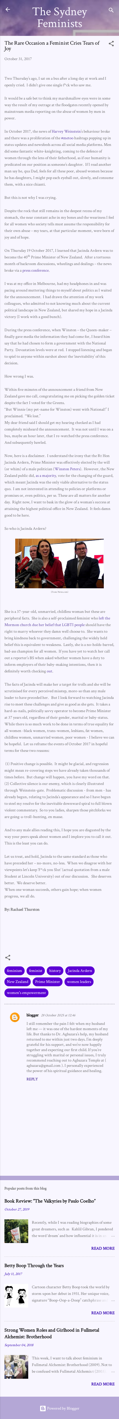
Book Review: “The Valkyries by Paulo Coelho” (49, 1201)
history (55, 970)
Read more (103, 1248)
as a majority (46, 475)
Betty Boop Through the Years (34, 1265)
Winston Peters (67, 469)
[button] (111, 44)
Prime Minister (47, 981)
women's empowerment (26, 992)
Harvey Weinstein (66, 131)
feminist (35, 970)
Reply (32, 1079)
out (49, 671)
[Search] (111, 11)
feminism (14, 970)
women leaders (79, 981)
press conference (35, 270)
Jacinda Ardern (80, 970)
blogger (33, 1015)
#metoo (67, 138)
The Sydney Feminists (59, 17)
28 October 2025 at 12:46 (58, 1015)
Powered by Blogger (62, 1408)
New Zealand (17, 981)
